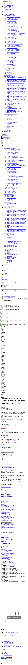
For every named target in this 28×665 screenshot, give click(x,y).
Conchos (9, 120)
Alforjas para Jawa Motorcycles (14, 50)
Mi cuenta (6, 653)
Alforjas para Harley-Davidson (11, 54)
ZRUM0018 (3, 502)
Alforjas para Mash (11, 40)
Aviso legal (6, 641)
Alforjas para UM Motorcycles (14, 34)
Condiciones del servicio (9, 645)
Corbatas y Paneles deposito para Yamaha (16, 77)
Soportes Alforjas (11, 110)
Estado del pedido (8, 655)
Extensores (9, 123)
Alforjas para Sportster (12, 56)
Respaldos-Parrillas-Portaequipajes (15, 111)
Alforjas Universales (8, 61)
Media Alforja (10, 64)
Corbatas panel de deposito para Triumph (16, 96)
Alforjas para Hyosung (12, 26)
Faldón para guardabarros (13, 103)
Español (11, 5)
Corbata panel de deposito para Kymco (16, 87)
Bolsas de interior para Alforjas (14, 108)
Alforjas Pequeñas (11, 66)
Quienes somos (7, 652)
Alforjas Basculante (11, 65)
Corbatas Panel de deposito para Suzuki (16, 81)
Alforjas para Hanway (12, 41)
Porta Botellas (10, 104)
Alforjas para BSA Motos (13, 52)
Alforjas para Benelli (11, 35)
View (2, 564)
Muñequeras (9, 119)
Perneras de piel (10, 116)
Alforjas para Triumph (12, 23)
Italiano (10, 9)
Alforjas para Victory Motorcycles (15, 27)
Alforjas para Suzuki (11, 21)
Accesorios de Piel (8, 100)
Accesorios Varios (8, 107)
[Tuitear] (4, 459)
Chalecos (9, 130)
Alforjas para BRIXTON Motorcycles (16, 33)
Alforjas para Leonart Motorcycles (15, 45)
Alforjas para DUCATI (12, 48)
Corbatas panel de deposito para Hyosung (16, 85)
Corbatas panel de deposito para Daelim (16, 89)
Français (11, 6)
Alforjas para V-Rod (11, 60)
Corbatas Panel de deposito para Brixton (16, 99)
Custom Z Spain (4, 501)
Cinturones (9, 127)
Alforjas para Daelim (11, 29)
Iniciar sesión (5, 279)
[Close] (2, 143)
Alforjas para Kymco (12, 38)
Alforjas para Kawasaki (12, 19)
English (10, 3)
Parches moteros (10, 126)
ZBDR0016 (3, 547)
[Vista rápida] (1, 489)
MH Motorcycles (11, 53)
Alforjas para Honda (11, 18)
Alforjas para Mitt (11, 42)
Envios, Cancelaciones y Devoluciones (13, 646)
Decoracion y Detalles (12, 122)
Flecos (8, 106)
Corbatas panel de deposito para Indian (16, 97)
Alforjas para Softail (11, 58)
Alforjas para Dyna (11, 57)
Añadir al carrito (7, 454)
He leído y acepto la (14, 621)
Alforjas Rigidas (7, 69)
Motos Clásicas (10, 72)
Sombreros (9, 128)
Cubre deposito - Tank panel (10, 76)
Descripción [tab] (6, 466)
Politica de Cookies (8, 643)
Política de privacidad (9, 642)
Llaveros (9, 118)
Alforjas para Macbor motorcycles (15, 44)
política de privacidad (19, 621)
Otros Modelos (10, 73)
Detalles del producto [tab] (9, 467)
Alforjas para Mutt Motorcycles (14, 46)
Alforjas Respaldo (11, 68)
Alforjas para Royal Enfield (13, 17)
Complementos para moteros (10, 114)
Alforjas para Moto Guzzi (13, 31)
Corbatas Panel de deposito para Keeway (16, 88)
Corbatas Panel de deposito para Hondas (16, 79)
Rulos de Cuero (10, 102)
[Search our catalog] (16, 135)
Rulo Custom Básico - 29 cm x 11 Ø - (7, 496)
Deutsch (11, 7)
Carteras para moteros (12, 124)
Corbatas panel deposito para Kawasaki (16, 80)
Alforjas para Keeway (12, 30)
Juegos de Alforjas (11, 62)
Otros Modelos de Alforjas (10, 71)
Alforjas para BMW (11, 37)
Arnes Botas (9, 115)
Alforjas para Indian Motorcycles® (15, 25)
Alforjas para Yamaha (12, 22)
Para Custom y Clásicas (9, 15)
